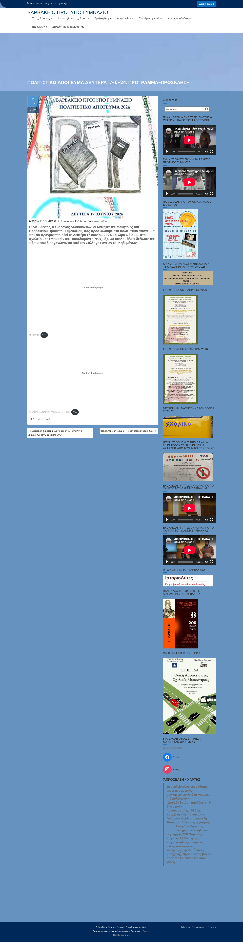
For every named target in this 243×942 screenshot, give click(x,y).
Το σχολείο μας (41, 18)
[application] (189, 140)
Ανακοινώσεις (125, 18)
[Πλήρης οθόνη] (211, 151)
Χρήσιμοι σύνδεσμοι (180, 18)
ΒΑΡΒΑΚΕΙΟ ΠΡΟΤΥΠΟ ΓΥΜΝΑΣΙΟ (67, 12)
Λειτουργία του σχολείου (72, 18)
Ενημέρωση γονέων (150, 18)
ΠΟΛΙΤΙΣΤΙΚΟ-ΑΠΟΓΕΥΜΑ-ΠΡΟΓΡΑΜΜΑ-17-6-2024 (49, 412)
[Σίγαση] (206, 151)
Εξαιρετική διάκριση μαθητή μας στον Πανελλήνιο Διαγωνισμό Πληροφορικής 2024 (55, 432)
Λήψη (44, 335)
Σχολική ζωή (101, 18)
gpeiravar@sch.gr (57, 3)
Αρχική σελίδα (206, 3)
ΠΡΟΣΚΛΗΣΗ (34, 335)
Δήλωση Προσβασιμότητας (68, 27)
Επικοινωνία (39, 27)
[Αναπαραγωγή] (167, 151)
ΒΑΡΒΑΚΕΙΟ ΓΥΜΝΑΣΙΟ (43, 221)
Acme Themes (208, 927)
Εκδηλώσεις (81, 221)
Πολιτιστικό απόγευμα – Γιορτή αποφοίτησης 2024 (127, 430)
